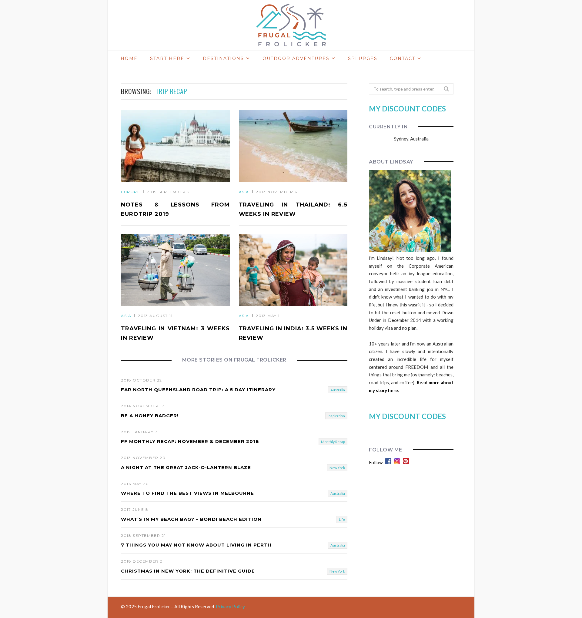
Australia (337, 390)
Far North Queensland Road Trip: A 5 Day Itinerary (198, 389)
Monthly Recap (333, 441)
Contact (402, 58)
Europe (130, 192)
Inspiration (336, 416)
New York (337, 467)
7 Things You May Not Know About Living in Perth (196, 545)
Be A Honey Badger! (150, 415)
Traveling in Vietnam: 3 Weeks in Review (175, 333)
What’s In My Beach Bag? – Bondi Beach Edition (191, 519)
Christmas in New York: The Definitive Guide (188, 571)
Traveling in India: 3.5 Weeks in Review (293, 333)
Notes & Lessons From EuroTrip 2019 (175, 209)
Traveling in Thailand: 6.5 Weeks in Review (293, 209)
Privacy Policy (230, 606)
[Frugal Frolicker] (291, 25)
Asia (244, 192)
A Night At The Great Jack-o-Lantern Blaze (186, 467)
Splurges (362, 58)
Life (342, 519)
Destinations (223, 58)
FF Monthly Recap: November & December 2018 (190, 441)
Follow (376, 462)
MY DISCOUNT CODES (407, 108)
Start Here (167, 58)
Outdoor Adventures (296, 58)
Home (129, 58)
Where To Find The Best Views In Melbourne (187, 493)
